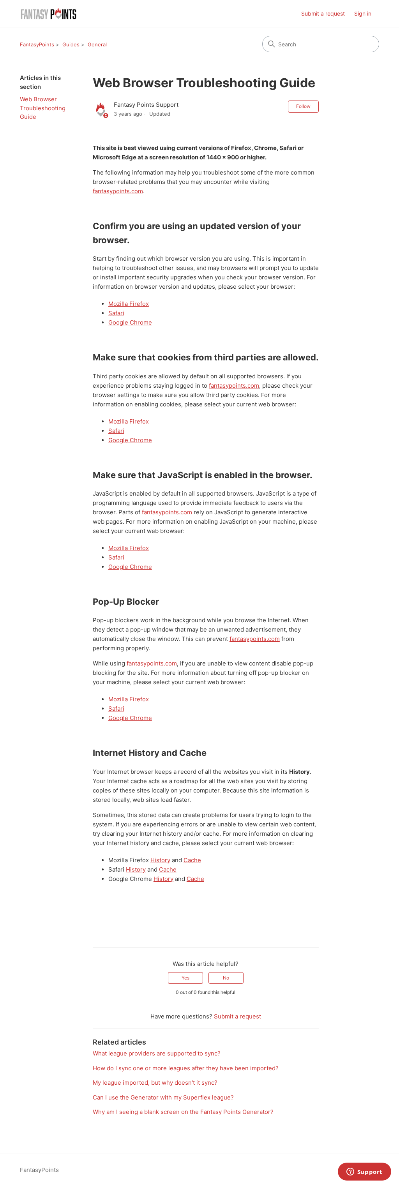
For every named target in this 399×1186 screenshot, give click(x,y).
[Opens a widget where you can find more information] (364, 1172)
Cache (192, 860)
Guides (70, 44)
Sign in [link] (362, 13)
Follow (303, 106)
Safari (116, 313)
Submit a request (323, 13)
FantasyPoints (37, 44)
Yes (185, 978)
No (226, 978)
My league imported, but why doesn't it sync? (155, 1082)
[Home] (49, 14)
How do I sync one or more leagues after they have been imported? (186, 1068)
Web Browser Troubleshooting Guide (42, 107)
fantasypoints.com (118, 191)
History (160, 860)
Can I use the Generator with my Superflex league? (163, 1097)
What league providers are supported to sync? (157, 1053)
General (97, 44)
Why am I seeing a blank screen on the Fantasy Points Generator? (183, 1111)
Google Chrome (130, 322)
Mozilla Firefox (128, 303)
